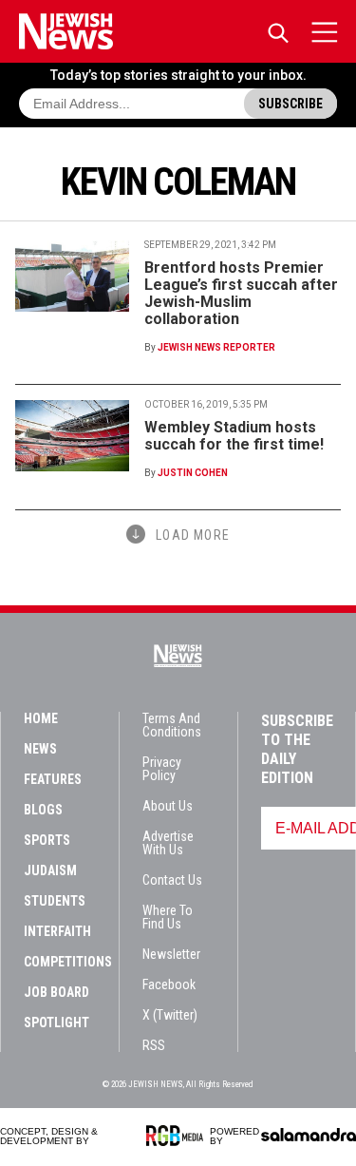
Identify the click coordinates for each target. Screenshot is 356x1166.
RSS (153, 1045)
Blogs (43, 809)
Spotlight (56, 1022)
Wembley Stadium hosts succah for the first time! (234, 435)
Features (53, 779)
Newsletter (171, 954)
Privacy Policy (161, 769)
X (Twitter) (169, 1015)
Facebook (169, 984)
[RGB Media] (178, 1135)
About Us (167, 805)
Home (41, 718)
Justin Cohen (193, 473)
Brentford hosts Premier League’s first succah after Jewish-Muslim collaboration (241, 293)
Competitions (68, 961)
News (40, 748)
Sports (47, 840)
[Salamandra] (308, 1134)
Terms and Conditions (171, 725)
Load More (193, 535)
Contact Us (172, 880)
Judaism (50, 870)
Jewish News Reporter (216, 347)
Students (54, 900)
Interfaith (57, 931)
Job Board (56, 992)
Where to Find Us (167, 917)
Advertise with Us (168, 843)
